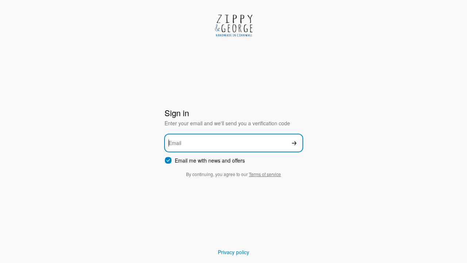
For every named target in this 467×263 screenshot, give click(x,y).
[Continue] (294, 143)
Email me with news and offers (210, 160)
